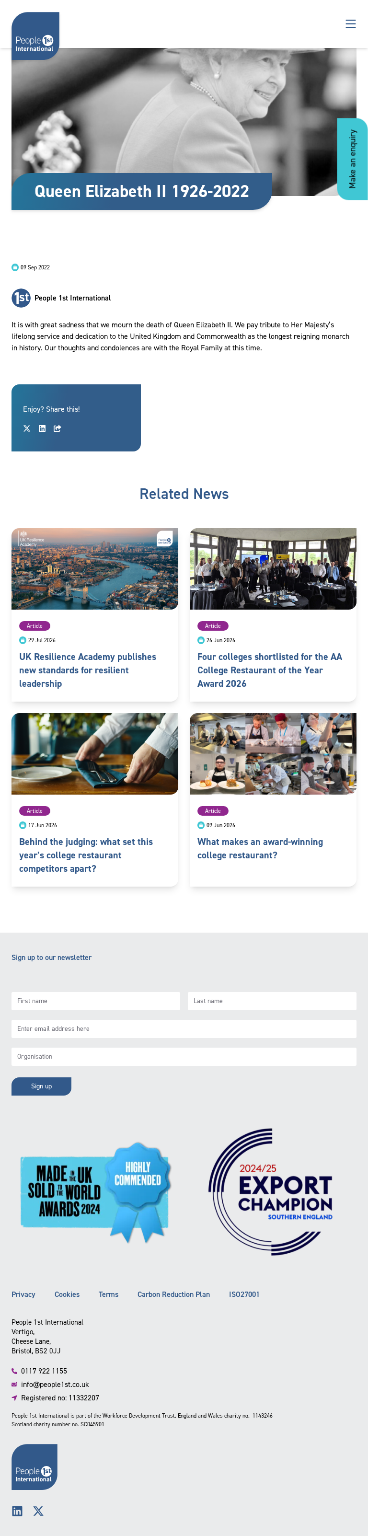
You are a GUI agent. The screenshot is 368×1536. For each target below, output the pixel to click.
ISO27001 (244, 1294)
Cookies (67, 1294)
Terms (108, 1294)
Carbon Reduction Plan (174, 1294)
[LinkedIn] (17, 1511)
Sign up (41, 1086)
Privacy (23, 1294)
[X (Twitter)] (38, 1511)
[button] (350, 24)
